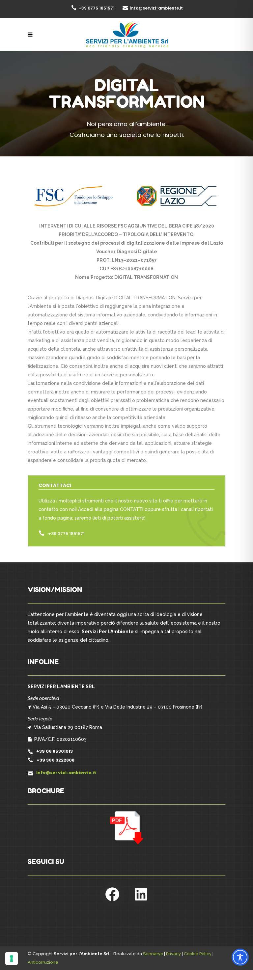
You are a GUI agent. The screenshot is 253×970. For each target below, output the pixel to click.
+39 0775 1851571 (66, 533)
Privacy (173, 953)
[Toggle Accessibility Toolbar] (240, 957)
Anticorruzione (43, 962)
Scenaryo (153, 953)
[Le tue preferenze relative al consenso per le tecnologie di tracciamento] (11, 958)
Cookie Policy (197, 953)
